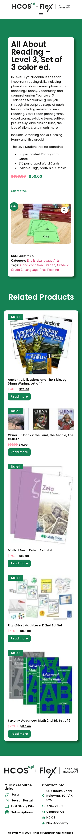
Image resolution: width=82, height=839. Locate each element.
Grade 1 (49, 265)
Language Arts (35, 270)
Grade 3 (17, 270)
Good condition (31, 265)
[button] (64, 210)
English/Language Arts (43, 260)
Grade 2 (63, 265)
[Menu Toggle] (41, 14)
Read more (19, 396)
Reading (53, 270)
